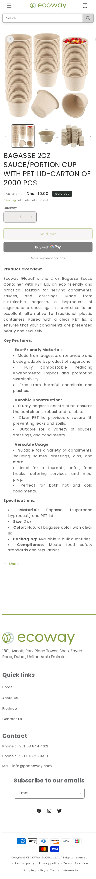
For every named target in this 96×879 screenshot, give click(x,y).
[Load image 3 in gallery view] (73, 136)
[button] (9, 5)
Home (7, 687)
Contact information (64, 870)
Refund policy (25, 863)
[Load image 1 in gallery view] (22, 136)
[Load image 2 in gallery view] (48, 136)
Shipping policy (34, 870)
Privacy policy (49, 863)
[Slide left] (5, 137)
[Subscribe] (79, 793)
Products (10, 708)
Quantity (10, 208)
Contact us (12, 719)
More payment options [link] (48, 258)
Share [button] (14, 563)
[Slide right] (91, 137)
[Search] (87, 18)
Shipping (9, 200)
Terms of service (75, 863)
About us (10, 698)
